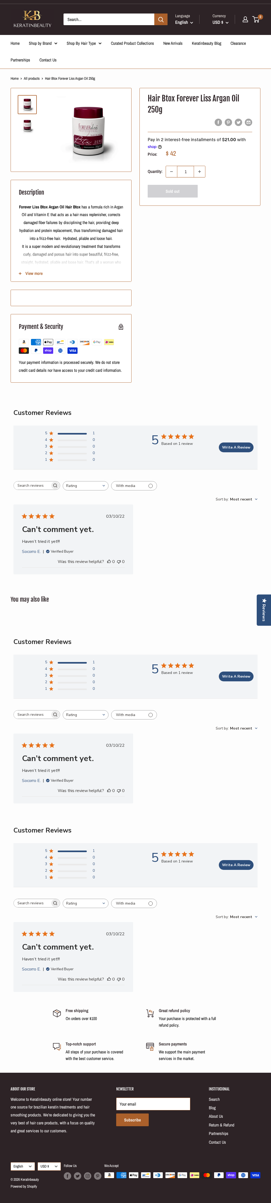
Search (214, 1099)
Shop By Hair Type (81, 43)
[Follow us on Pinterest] (97, 1175)
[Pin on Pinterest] (228, 122)
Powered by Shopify (24, 1186)
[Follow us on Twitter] (77, 1175)
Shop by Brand (40, 43)
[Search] (161, 19)
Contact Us (48, 60)
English (18, 1166)
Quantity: (155, 171)
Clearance (238, 43)
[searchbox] (32, 485)
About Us (216, 1116)
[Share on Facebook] (218, 122)
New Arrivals (173, 43)
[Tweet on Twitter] (238, 122)
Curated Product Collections (132, 43)
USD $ (44, 1166)
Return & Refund (221, 1125)
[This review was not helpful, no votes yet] (119, 562)
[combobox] (86, 485)
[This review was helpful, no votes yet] (109, 562)
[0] (256, 19)
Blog (212, 1108)
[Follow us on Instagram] (87, 1175)
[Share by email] (248, 122)
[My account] (245, 19)
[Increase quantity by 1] (199, 171)
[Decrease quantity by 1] (171, 171)
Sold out (172, 191)
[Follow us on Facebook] (67, 1175)
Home (15, 43)
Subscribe (132, 1120)
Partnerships (20, 60)
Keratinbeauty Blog (206, 43)
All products (32, 78)
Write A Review (236, 447)
